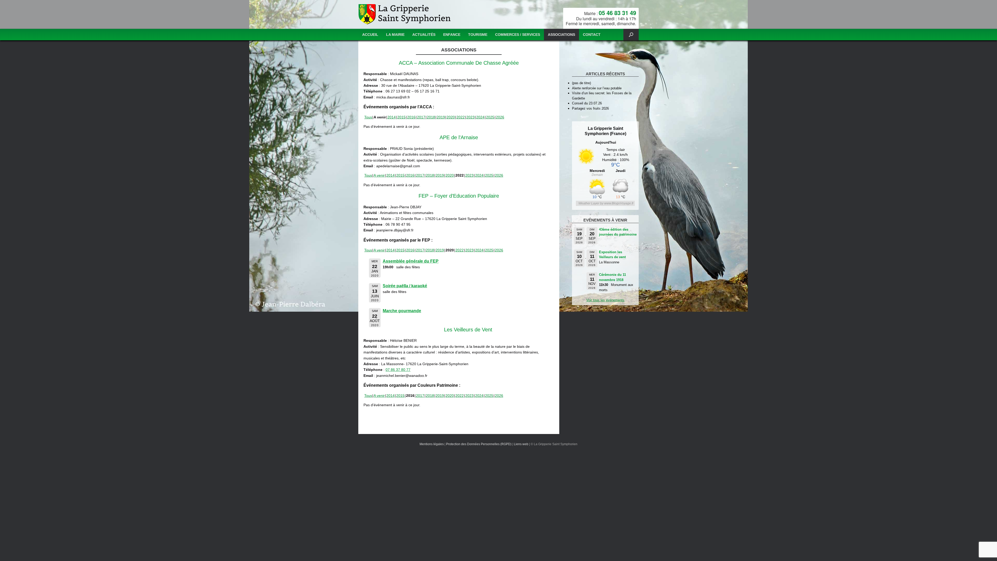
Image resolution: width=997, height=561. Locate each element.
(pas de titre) (581, 83)
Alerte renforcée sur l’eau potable (597, 88)
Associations (561, 34)
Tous (368, 117)
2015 (401, 117)
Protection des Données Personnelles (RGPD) (478, 444)
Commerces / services (517, 34)
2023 (470, 117)
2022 (460, 117)
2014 (391, 117)
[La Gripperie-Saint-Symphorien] (405, 14)
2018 (431, 117)
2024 (480, 117)
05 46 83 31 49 (617, 13)
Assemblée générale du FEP (411, 261)
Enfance (451, 34)
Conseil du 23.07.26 (587, 103)
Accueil (370, 34)
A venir (379, 175)
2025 (490, 117)
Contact (592, 34)
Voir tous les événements (605, 300)
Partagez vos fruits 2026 (590, 108)
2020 (451, 117)
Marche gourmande (402, 311)
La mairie (395, 34)
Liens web (521, 444)
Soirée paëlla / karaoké (405, 286)
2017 (421, 117)
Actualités (423, 34)
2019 (441, 117)
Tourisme (477, 34)
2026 (500, 117)
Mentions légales (432, 444)
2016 (411, 117)
